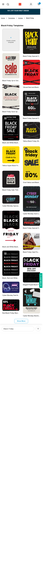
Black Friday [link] (30, 18)
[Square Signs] (20, 4)
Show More (21, 321)
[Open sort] (38, 328)
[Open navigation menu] (3, 4)
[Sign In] (31, 4)
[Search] (8, 4)
